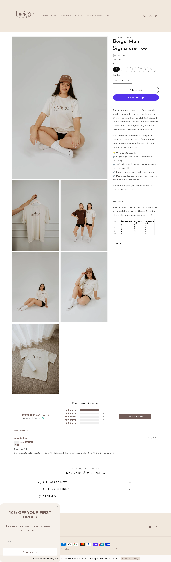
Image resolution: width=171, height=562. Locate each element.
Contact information (111, 549)
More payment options (136, 104)
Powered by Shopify (68, 549)
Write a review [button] (135, 416)
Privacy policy (83, 549)
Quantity (116, 75)
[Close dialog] (57, 506)
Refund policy (96, 549)
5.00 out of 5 (43, 415)
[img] (20, 438)
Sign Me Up (30, 552)
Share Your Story (130, 559)
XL (141, 69)
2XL (151, 69)
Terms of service (128, 549)
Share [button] (118, 243)
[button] (54, 16)
